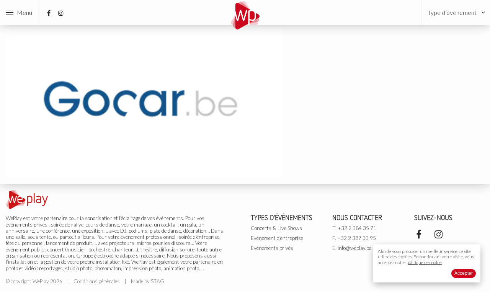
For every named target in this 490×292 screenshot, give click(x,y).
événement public (25, 249)
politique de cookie (424, 262)
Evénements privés (272, 248)
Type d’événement (452, 12)
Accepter (463, 273)
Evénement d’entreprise (277, 238)
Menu (22, 12)
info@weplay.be (354, 248)
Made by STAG (147, 281)
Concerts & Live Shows (276, 228)
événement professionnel (148, 237)
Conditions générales (97, 281)
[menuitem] (455, 12)
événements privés (26, 225)
